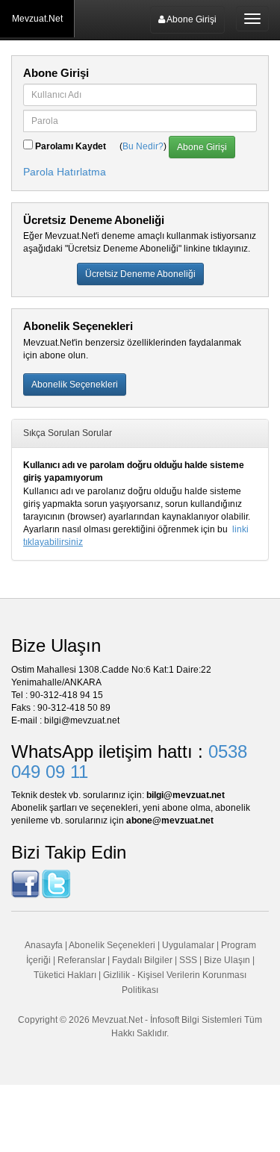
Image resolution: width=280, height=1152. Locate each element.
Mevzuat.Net (37, 18)
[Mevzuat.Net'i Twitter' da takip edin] (56, 883)
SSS (188, 960)
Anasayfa (44, 945)
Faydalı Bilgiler (142, 960)
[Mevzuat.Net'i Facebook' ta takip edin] (25, 883)
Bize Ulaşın (227, 960)
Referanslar (81, 960)
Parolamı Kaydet (70, 146)
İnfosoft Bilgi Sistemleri (196, 1020)
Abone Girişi (191, 19)
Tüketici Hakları (66, 975)
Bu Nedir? (143, 146)
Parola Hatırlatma (64, 172)
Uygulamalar (188, 945)
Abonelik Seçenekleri (112, 945)
